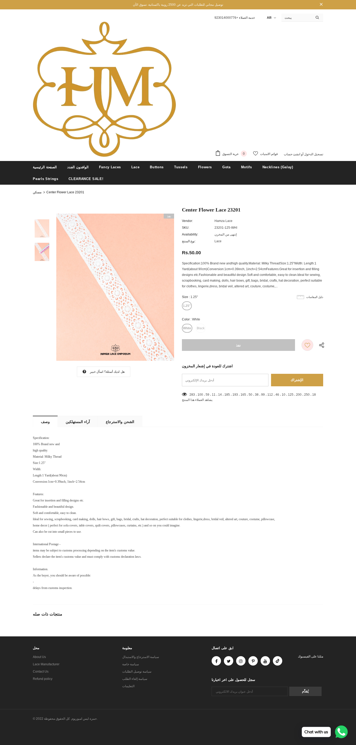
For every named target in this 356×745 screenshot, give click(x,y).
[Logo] (104, 89)
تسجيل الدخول (313, 154)
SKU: (185, 227)
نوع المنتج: (188, 241)
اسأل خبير (96, 372)
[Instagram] (240, 661)
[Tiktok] (277, 661)
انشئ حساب (292, 154)
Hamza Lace (223, 221)
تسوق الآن (140, 5)
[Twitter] (228, 661)
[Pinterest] (253, 661)
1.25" (187, 306)
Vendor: (187, 221)
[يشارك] (320, 345)
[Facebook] (216, 661)
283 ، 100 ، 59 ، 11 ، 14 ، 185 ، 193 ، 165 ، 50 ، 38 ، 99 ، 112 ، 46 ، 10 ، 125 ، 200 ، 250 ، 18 (252, 394)
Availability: (190, 234)
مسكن (37, 192)
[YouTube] (265, 661)
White (187, 328)
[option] (115, 287)
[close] (321, 4)
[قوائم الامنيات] (307, 345)
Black (201, 328)
